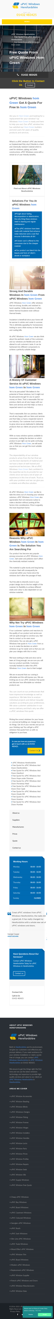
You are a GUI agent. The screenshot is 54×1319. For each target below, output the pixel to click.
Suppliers (16, 820)
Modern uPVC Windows (20, 1265)
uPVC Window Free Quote (21, 1185)
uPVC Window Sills (18, 1175)
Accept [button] (45, 1314)
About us (15, 813)
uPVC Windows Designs (20, 1112)
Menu (27, 22)
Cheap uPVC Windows (20, 1197)
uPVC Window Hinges (19, 1128)
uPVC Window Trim (18, 1255)
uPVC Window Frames (20, 1122)
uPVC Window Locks (19, 1143)
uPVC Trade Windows (19, 1244)
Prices (14, 834)
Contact (30, 85)
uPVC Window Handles (20, 1138)
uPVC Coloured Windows (21, 1218)
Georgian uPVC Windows (21, 1223)
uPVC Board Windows (19, 1207)
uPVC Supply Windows (20, 1180)
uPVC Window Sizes (19, 1291)
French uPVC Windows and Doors (24, 1281)
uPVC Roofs (15, 1228)
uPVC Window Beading (20, 1102)
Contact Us (34, 751)
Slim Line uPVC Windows (21, 1239)
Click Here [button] (38, 1310)
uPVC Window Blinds (19, 1107)
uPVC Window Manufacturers (22, 1286)
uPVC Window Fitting (19, 1117)
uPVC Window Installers (20, 1133)
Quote (14, 841)
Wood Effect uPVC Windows (22, 1249)
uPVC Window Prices (19, 1154)
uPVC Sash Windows (19, 1234)
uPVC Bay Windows (19, 1202)
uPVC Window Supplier (20, 1275)
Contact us (16, 848)
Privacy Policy (15, 1311)
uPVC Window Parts (19, 1149)
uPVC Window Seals (19, 1170)
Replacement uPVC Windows (22, 1270)
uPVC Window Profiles (20, 1159)
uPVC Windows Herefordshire (24, 763)
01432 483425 (27, 15)
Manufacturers (18, 827)
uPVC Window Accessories (21, 1096)
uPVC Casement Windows (21, 1213)
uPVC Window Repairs (20, 1164)
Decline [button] (31, 1314)
